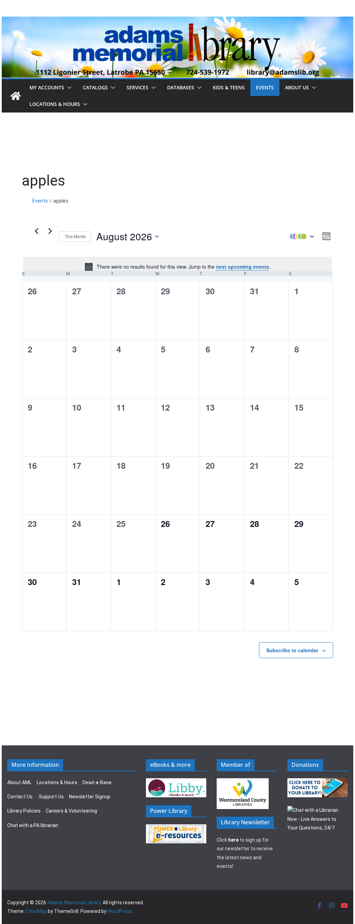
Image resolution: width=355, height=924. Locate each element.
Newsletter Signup (89, 796)
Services (137, 87)
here (233, 840)
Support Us (51, 796)
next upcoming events (242, 266)
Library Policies (24, 811)
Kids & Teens (229, 87)
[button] (68, 87)
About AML (19, 782)
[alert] (177, 266)
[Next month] (50, 231)
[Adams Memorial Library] (177, 21)
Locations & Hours (57, 782)
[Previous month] (36, 231)
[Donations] (317, 782)
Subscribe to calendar (292, 650)
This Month (75, 236)
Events (265, 87)
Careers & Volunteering (71, 811)
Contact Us (20, 796)
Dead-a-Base (97, 782)
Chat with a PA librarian (32, 825)
